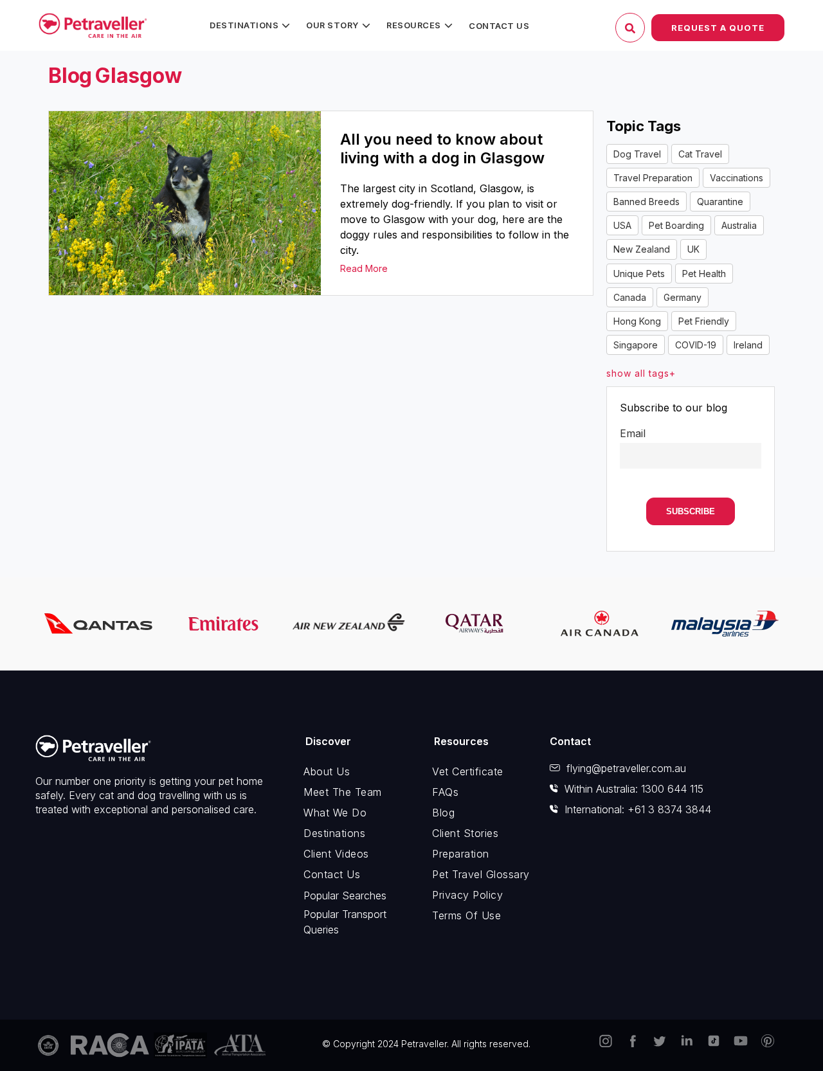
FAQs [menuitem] (445, 792)
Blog (70, 75)
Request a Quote (717, 27)
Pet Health (704, 273)
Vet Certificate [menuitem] (467, 771)
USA (622, 225)
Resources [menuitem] (413, 25)
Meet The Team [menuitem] (342, 792)
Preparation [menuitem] (460, 853)
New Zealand (641, 249)
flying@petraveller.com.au (626, 768)
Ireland (748, 344)
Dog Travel (637, 153)
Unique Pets (639, 273)
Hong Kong (637, 321)
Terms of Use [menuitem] (466, 915)
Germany (682, 297)
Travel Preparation (652, 177)
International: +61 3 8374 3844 (638, 809)
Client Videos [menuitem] (336, 853)
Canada (629, 297)
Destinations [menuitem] (244, 25)
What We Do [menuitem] (334, 812)
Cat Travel (700, 153)
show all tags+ (641, 373)
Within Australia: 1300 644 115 (634, 788)
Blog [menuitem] (443, 812)
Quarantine (720, 201)
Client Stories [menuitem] (465, 833)
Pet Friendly (703, 321)
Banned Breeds (646, 201)
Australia (739, 225)
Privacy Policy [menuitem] (467, 894)
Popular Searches (344, 895)
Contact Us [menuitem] (499, 26)
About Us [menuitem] (326, 771)
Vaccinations (736, 177)
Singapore (635, 344)
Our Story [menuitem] (332, 25)
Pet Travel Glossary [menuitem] (481, 874)
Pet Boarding (676, 225)
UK (693, 249)
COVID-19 (695, 344)
